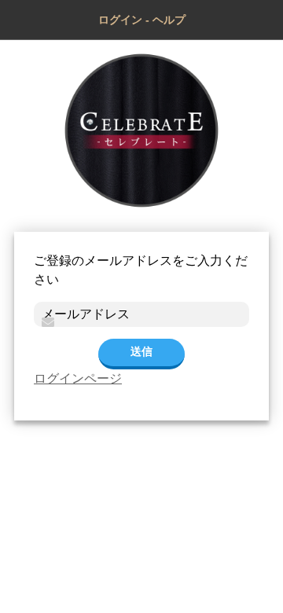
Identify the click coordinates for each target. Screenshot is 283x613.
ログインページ (78, 378)
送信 (141, 351)
